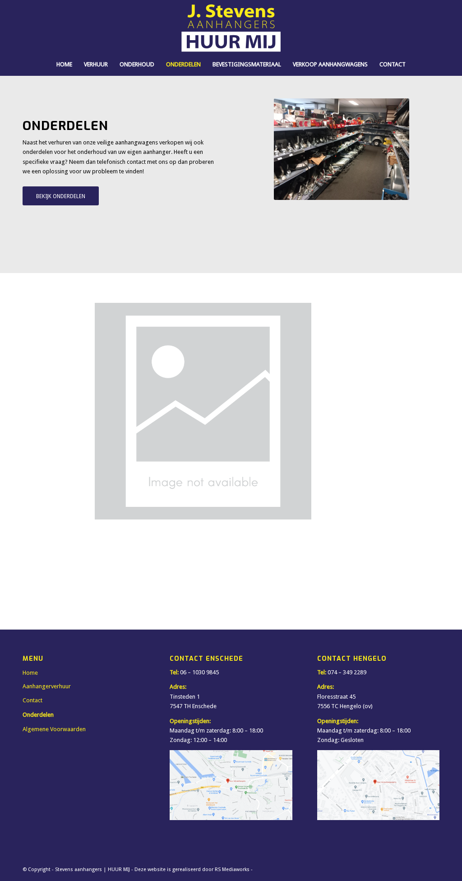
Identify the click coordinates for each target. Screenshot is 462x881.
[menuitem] (64, 64)
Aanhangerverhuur (47, 686)
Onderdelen (38, 714)
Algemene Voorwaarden (54, 729)
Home (30, 672)
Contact (32, 700)
